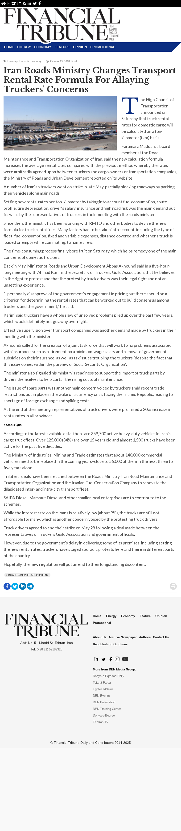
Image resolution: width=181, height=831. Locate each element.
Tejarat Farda (102, 682)
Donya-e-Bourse (104, 715)
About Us (9, 3)
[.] (96, 659)
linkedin (29, 3)
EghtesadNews (103, 689)
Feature (62, 47)
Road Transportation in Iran (28, 574)
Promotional (102, 47)
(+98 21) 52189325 (49, 649)
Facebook (40, 3)
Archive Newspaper (123, 637)
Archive (19, 3)
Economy (42, 47)
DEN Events (101, 695)
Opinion (80, 47)
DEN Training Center (107, 709)
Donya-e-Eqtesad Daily (108, 676)
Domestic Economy (30, 61)
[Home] (62, 24)
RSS (24, 3)
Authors (145, 637)
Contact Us (14, 3)
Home (3, 3)
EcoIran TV (100, 722)
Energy (24, 47)
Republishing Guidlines (110, 644)
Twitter (34, 3)
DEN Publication (104, 702)
